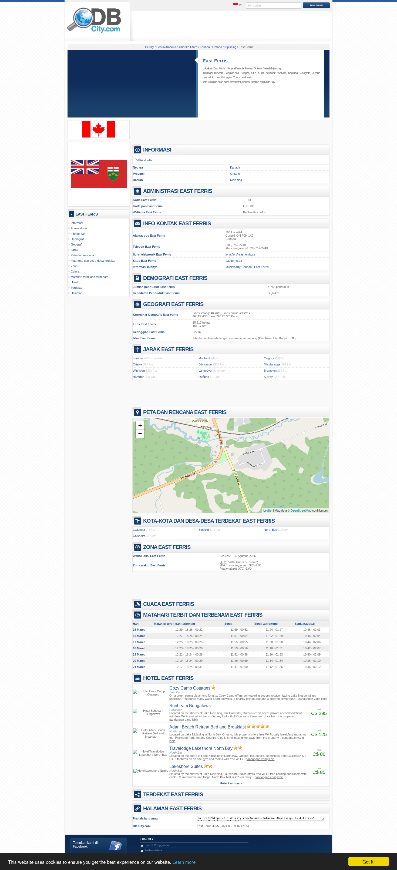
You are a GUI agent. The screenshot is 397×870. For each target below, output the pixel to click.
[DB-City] (94, 32)
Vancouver (205, 370)
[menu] (237, 5)
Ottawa (137, 364)
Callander (245, 81)
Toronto (138, 358)
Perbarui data (143, 159)
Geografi (76, 244)
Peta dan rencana (82, 255)
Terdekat (76, 287)
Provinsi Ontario (253, 68)
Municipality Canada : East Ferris (247, 266)
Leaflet (267, 510)
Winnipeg (139, 370)
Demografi (77, 239)
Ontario (235, 173)
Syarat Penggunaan (157, 845)
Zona (74, 266)
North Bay (269, 81)
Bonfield (255, 81)
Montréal (204, 358)
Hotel (248, 77)
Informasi (77, 222)
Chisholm (139, 536)
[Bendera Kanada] (98, 136)
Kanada (235, 167)
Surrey (268, 376)
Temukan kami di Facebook (85, 844)
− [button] (140, 433)
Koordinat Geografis (299, 73)
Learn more (184, 861)
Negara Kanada (235, 68)
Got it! (368, 861)
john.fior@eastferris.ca (240, 254)
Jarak (74, 249)
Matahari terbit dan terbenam (89, 276)
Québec (203, 376)
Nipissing (236, 180)
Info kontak (78, 233)
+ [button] (140, 425)
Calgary (269, 358)
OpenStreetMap (301, 510)
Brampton (270, 370)
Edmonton (205, 364)
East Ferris (215, 60)
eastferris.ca (234, 260)
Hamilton (138, 376)
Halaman (76, 293)
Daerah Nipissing (272, 68)
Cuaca (236, 77)
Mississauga (272, 364)
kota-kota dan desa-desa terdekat (93, 260)
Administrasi (79, 228)
